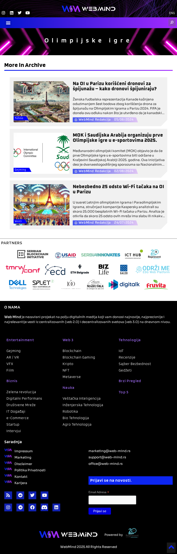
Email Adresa (98, 492)
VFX (9, 364)
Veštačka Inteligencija (82, 398)
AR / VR (12, 357)
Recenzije (127, 357)
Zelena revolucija (21, 392)
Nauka (69, 387)
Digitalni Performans (24, 398)
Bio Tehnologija (76, 418)
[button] (8, 22)
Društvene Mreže (21, 405)
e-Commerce (17, 418)
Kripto (68, 364)
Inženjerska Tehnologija (83, 405)
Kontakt (20, 476)
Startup (12, 424)
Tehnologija (130, 340)
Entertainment (20, 340)
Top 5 (124, 392)
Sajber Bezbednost (135, 364)
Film (10, 370)
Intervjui (13, 431)
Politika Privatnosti (30, 469)
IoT (121, 351)
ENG (172, 13)
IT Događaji (15, 411)
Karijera (20, 482)
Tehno (19, 118)
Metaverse (72, 377)
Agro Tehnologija (77, 424)
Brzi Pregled (130, 380)
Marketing (22, 457)
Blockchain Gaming (79, 357)
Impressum (23, 450)
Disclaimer (23, 463)
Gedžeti (125, 370)
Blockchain (72, 351)
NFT (66, 370)
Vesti (18, 221)
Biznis (12, 380)
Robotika (70, 411)
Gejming (20, 170)
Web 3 (68, 340)
